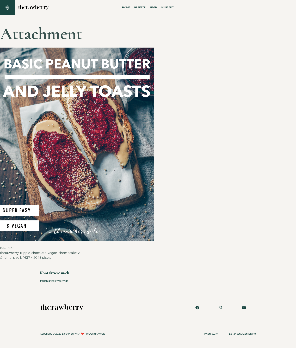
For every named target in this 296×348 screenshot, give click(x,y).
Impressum (211, 333)
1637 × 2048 (32, 258)
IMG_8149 (7, 248)
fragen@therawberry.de (54, 280)
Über (153, 7)
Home (126, 7)
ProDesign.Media (94, 333)
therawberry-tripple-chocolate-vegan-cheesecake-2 (40, 253)
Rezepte (140, 7)
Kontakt (167, 7)
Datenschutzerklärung (242, 333)
